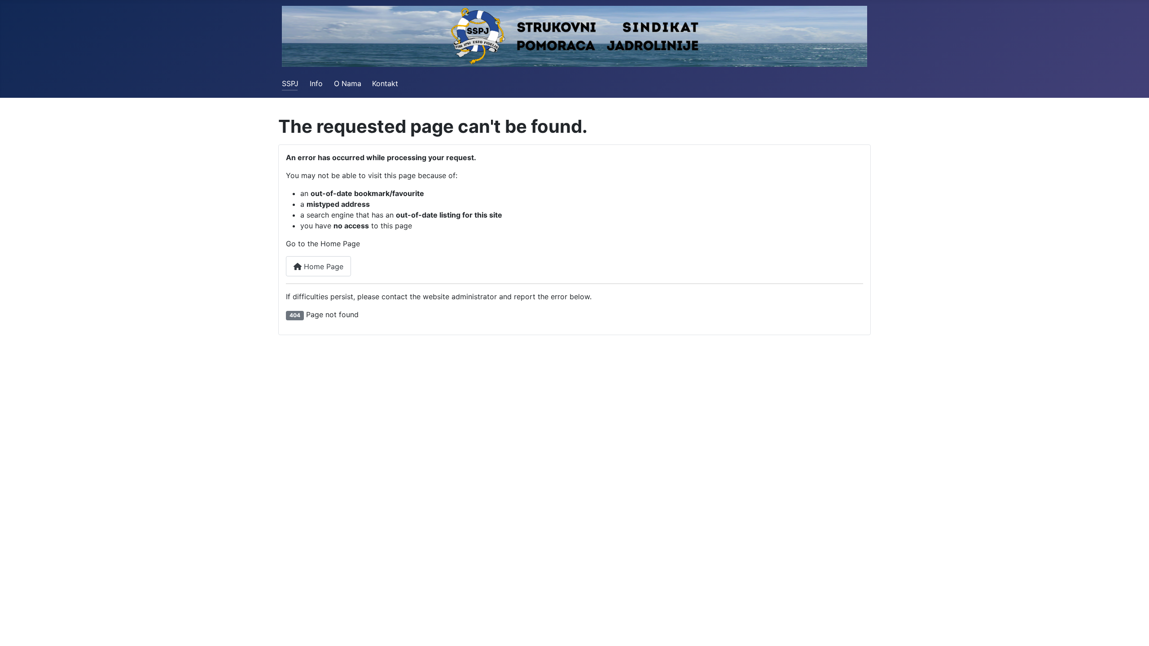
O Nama (347, 83)
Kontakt (385, 83)
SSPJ (290, 83)
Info (316, 83)
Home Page (322, 266)
